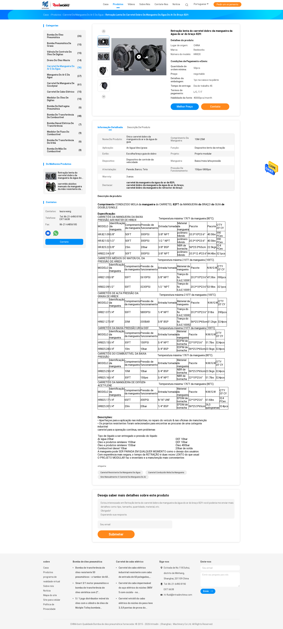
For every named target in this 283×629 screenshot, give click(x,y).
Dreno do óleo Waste (64, 60)
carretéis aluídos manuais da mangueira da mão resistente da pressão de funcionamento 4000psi (70, 186)
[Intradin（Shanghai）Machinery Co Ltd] (56, 5)
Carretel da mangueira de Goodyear (64, 84)
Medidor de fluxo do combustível (64, 133)
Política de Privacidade (49, 606)
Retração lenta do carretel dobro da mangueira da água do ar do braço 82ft (70, 175)
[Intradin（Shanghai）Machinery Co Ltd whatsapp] (55, 233)
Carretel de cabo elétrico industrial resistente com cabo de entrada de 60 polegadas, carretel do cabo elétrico (135, 572)
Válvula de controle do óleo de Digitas (64, 53)
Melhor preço (185, 106)
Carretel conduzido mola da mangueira (166, 472)
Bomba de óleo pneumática (64, 36)
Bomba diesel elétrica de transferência (64, 124)
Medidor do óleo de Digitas (64, 99)
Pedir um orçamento (227, 4)
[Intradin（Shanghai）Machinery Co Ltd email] (48, 233)
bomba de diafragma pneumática (64, 107)
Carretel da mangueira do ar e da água (64, 67)
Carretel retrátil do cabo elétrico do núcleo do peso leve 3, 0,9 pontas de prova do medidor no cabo (136, 603)
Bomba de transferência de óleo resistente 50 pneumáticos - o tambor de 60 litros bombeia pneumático (91, 572)
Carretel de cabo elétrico (64, 91)
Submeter (116, 534)
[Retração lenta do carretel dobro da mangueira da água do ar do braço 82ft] (51, 175)
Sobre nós (48, 586)
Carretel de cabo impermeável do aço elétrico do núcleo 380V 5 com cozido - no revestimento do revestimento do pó (135, 588)
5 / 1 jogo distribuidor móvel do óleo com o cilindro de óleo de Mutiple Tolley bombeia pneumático (92, 603)
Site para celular (51, 600)
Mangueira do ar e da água (64, 76)
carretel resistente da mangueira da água (120, 472)
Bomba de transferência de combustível (64, 116)
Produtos (48, 572)
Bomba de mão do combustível (64, 150)
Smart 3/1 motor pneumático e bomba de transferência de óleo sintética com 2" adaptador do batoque (92, 588)
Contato (64, 242)
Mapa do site (50, 595)
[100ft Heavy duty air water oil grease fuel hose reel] (138, 57)
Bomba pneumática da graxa (64, 44)
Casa (46, 567)
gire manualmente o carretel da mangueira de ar (123, 477)
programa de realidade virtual (51, 579)
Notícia (47, 590)
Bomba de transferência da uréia (64, 141)
